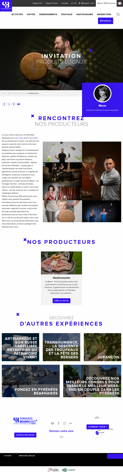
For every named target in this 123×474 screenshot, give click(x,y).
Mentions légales (27, 456)
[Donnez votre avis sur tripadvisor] (61, 438)
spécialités (33, 138)
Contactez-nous (25, 435)
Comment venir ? (97, 427)
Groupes (64, 3)
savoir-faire (18, 138)
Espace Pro (37, 3)
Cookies (7, 456)
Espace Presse (52, 3)
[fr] (120, 3)
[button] (118, 14)
